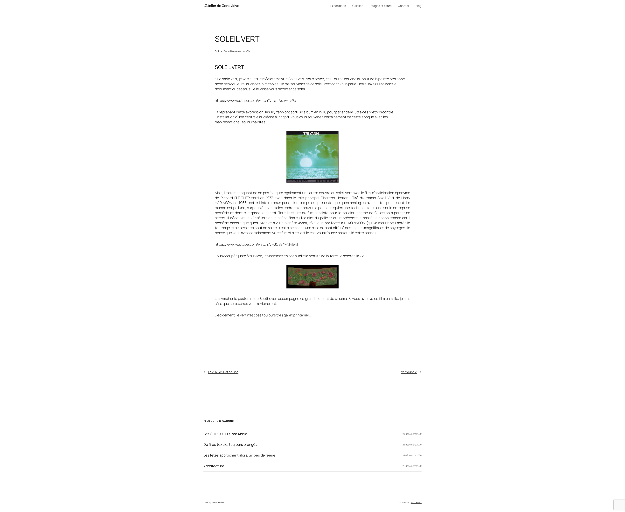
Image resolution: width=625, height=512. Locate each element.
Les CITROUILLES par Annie (225, 434)
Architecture (213, 466)
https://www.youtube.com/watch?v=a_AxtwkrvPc (255, 100)
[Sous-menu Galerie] (363, 6)
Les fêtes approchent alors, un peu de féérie (239, 455)
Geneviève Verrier (233, 51)
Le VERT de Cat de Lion (223, 372)
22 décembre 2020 (412, 455)
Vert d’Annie (409, 372)
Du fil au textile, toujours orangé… (230, 445)
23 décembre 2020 (412, 433)
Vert (249, 51)
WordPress (416, 502)
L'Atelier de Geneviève (221, 5)
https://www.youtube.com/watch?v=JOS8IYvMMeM (256, 244)
